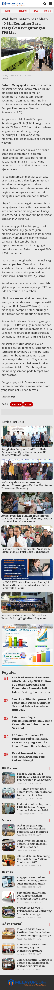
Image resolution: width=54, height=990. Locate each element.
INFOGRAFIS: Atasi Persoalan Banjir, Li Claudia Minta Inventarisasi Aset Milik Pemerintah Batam (25, 585)
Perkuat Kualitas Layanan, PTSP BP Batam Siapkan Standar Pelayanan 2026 (34, 807)
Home (7, 11)
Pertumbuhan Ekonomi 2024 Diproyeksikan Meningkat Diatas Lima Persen (32, 897)
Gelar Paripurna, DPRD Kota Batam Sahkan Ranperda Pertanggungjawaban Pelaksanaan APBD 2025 (34, 964)
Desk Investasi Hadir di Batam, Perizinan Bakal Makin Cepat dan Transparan (32, 845)
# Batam (16, 404)
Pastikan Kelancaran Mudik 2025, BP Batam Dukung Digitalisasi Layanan (23, 617)
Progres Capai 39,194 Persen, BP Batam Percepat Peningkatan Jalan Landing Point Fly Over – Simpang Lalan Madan (34, 780)
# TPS (28, 404)
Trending (21, 11)
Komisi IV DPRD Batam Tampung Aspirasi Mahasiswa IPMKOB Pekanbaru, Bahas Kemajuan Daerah (31, 951)
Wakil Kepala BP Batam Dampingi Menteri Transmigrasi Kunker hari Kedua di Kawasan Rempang (26, 485)
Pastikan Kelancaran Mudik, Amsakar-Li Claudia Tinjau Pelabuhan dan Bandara (26, 550)
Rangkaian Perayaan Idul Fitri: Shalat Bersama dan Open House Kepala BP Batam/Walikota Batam (24, 452)
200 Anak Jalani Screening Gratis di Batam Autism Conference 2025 (33, 859)
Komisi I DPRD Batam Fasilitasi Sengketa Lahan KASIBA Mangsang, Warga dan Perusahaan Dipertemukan (34, 935)
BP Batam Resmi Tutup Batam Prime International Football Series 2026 (34, 792)
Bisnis (47, 11)
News (35, 11)
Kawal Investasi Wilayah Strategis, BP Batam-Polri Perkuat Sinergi (29, 757)
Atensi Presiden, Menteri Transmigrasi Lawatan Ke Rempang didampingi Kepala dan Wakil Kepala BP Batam (26, 518)
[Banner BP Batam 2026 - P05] (27, 646)
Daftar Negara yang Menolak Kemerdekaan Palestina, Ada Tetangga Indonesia (32, 830)
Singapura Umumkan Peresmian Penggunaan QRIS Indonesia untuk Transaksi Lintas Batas (32, 882)
